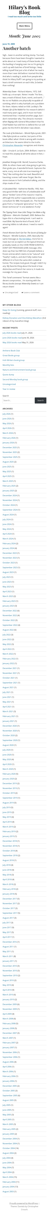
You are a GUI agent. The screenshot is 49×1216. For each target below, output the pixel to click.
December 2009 (10, 1004)
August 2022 (8, 630)
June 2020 (7, 754)
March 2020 (8, 769)
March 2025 (8, 481)
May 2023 (7, 586)
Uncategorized (11, 292)
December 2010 (10, 966)
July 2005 (6, 1105)
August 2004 (8, 1153)
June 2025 (7, 466)
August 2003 (8, 1191)
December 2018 (10, 841)
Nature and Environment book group (19, 369)
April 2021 (7, 706)
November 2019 (10, 788)
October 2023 (9, 562)
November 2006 (10, 1052)
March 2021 (8, 711)
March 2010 (8, 994)
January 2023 (8, 606)
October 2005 (9, 1090)
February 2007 (9, 1042)
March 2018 (8, 884)
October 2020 (9, 735)
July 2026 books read (12, 333)
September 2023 (10, 567)
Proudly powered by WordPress (24, 1203)
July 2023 (6, 577)
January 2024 (8, 548)
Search (6, 395)
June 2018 (7, 870)
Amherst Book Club (11, 350)
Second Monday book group (15, 379)
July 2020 (6, 750)
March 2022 (8, 654)
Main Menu (24, 26)
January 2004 (8, 1186)
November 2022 (10, 615)
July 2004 (6, 1158)
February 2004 (9, 1182)
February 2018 (9, 889)
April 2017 (7, 937)
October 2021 (9, 678)
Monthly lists (8, 365)
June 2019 (7, 812)
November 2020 (10, 730)
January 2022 (8, 663)
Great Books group (11, 355)
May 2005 (7, 1114)
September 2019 (10, 798)
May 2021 (7, 702)
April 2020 (7, 764)
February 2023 (9, 601)
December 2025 (10, 447)
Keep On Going (9, 310)
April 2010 (7, 990)
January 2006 (8, 1081)
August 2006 (8, 1062)
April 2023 (7, 591)
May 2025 (7, 471)
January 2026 (8, 442)
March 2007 (8, 1038)
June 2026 (7, 418)
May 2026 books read (12, 342)
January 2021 (8, 721)
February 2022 (9, 658)
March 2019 (8, 826)
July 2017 (6, 922)
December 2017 (10, 898)
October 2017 (9, 908)
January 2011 (8, 961)
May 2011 (7, 951)
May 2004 (7, 1167)
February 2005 (9, 1129)
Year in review (9, 389)
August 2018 (8, 860)
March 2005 (8, 1124)
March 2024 (8, 538)
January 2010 (8, 999)
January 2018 (8, 894)
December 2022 (10, 610)
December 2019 (10, 783)
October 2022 (9, 620)
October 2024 (9, 505)
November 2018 (10, 846)
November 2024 (10, 500)
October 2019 (9, 793)
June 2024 (7, 524)
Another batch (17, 48)
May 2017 (7, 932)
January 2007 (8, 1047)
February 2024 (9, 543)
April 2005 (7, 1119)
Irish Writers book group (14, 360)
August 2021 (8, 687)
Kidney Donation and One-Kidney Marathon (22, 318)
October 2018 (9, 850)
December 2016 (10, 942)
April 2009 (7, 1014)
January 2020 (8, 778)
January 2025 (8, 490)
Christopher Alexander (13, 145)
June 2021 (7, 697)
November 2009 (10, 1009)
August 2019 (8, 802)
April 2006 (7, 1066)
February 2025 (9, 485)
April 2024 (7, 533)
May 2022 (7, 644)
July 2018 (6, 865)
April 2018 (7, 879)
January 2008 (8, 1028)
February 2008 (9, 1023)
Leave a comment (31, 292)
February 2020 (9, 774)
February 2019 (9, 831)
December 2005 (10, 1086)
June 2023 (7, 582)
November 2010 (10, 970)
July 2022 (6, 634)
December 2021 (10, 668)
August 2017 (8, 918)
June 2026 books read (12, 337)
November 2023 (10, 558)
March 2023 (8, 596)
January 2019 (8, 836)
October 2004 (9, 1148)
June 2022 (7, 639)
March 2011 (8, 956)
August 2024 (8, 514)
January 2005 (8, 1134)
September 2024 (10, 509)
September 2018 (10, 855)
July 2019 (6, 807)
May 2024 (7, 529)
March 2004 (8, 1177)
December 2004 (10, 1138)
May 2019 (7, 817)
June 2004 (7, 1162)
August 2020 (8, 745)
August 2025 (8, 461)
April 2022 (7, 649)
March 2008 (8, 1018)
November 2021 (10, 673)
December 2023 (10, 553)
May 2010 (7, 985)
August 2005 (8, 1100)
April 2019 (7, 822)
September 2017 (10, 913)
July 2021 (6, 692)
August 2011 (8, 946)
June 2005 (7, 1110)
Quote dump (8, 374)
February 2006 (9, 1076)
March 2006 (8, 1071)
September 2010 (10, 975)
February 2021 (9, 716)
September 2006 (10, 1057)
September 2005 (10, 1095)
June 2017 (7, 927)
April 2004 (7, 1172)
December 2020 (10, 726)
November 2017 (10, 903)
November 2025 (10, 452)
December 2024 (10, 495)
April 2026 (7, 428)
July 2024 (6, 519)
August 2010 (8, 980)
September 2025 (10, 457)
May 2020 (7, 759)
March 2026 (8, 433)
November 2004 (10, 1143)
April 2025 (7, 476)
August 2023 (8, 572)
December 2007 (10, 1033)
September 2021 (10, 682)
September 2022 (10, 625)
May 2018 (7, 874)
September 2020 (10, 740)
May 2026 (7, 423)
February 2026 (9, 438)
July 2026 (6, 414)
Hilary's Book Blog (24, 9)
